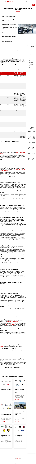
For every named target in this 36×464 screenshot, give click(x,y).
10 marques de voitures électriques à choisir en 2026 (19, 391)
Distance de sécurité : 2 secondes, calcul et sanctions (29, 136)
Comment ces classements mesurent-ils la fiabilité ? (8, 34)
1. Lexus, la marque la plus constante (8, 17)
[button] (27, 2)
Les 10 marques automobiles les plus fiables (9, 16)
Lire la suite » (17, 399)
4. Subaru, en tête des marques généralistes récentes (9, 22)
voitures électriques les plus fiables (12, 321)
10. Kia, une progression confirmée (7, 32)
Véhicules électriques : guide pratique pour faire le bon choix (33, 147)
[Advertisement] (13, 47)
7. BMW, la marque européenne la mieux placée (9, 27)
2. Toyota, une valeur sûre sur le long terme (8, 19)
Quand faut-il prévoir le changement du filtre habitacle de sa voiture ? (29, 158)
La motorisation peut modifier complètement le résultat (9, 37)
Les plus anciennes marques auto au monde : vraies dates (20, 437)
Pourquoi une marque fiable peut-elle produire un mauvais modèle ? (9, 39)
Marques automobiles (17, 367)
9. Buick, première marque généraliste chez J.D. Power (9, 31)
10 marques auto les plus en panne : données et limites (19, 413)
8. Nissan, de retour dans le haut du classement (9, 28)
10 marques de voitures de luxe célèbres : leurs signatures (5, 437)
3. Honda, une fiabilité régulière (7, 20)
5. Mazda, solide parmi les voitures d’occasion (9, 24)
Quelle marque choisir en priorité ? (7, 41)
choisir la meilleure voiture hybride (11, 324)
